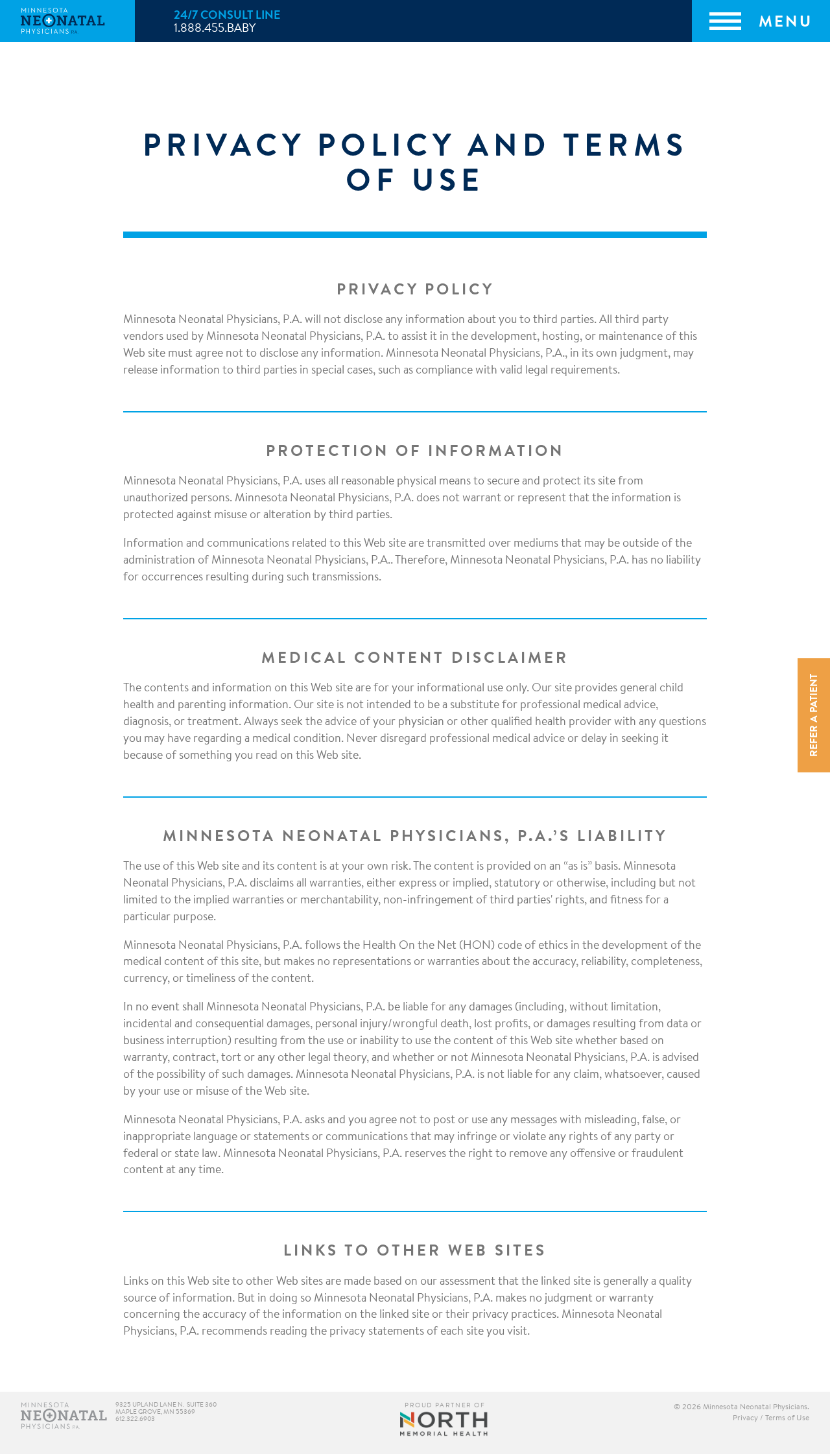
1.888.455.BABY (214, 29)
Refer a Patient (814, 715)
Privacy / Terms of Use (771, 1418)
